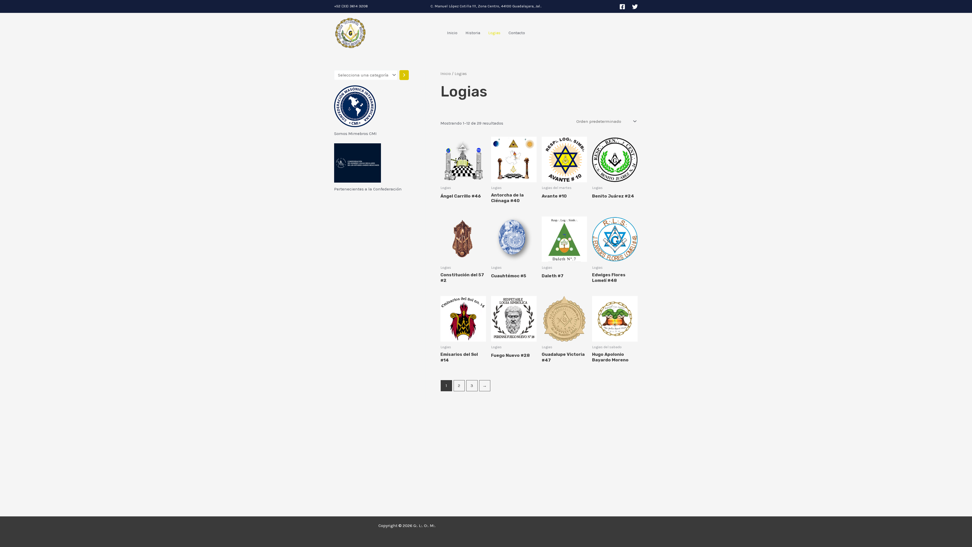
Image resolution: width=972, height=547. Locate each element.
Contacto (517, 32)
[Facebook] (622, 7)
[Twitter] (635, 7)
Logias (494, 32)
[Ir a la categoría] (404, 75)
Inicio (452, 32)
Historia (472, 32)
